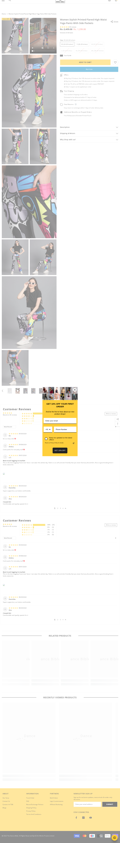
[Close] (75, 390)
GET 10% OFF (60, 450)
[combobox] (48, 430)
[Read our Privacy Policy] (73, 443)
